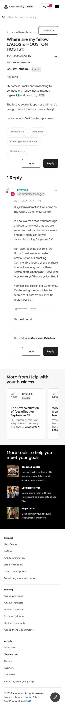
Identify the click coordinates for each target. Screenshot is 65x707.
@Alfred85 (35, 276)
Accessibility (17, 132)
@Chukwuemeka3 (28, 207)
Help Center (10, 544)
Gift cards (9, 675)
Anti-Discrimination (14, 558)
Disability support (13, 565)
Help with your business (22, 32)
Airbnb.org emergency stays (19, 681)
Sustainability (17, 151)
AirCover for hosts (13, 603)
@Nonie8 (22, 276)
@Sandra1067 (38, 272)
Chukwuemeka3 (18, 69)
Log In (45, 6)
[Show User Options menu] (56, 6)
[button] (55, 57)
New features (11, 654)
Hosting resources (13, 609)
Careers (8, 661)
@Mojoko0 (22, 272)
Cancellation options (15, 571)
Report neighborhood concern (20, 578)
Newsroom (10, 647)
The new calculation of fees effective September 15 (25, 411)
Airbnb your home (13, 596)
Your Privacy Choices (15, 701)
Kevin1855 (27, 394)
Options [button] (47, 30)
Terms (18, 697)
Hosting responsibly (14, 623)
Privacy (8, 697)
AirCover (8, 551)
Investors (9, 668)
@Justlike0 (49, 276)
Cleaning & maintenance (23, 141)
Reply (50, 163)
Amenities (37, 132)
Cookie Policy (32, 697)
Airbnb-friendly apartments (19, 630)
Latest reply (32, 426)
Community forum (14, 616)
